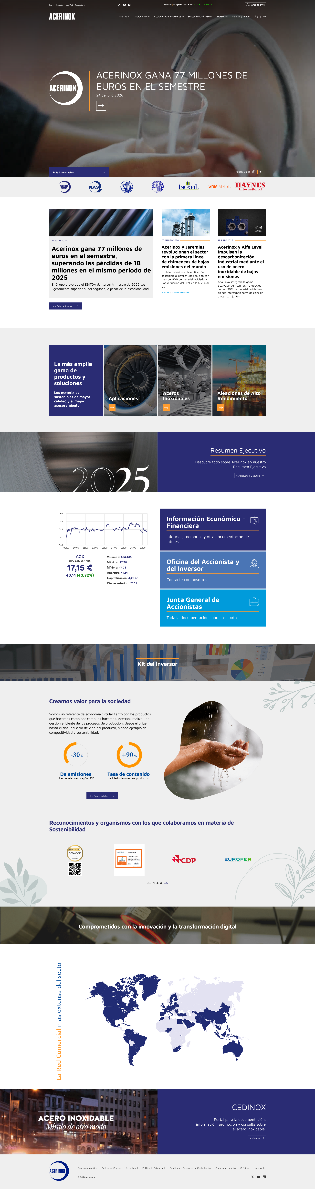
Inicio (51, 5)
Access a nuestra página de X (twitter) (119, 4)
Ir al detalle (101, 222)
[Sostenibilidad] (213, 750)
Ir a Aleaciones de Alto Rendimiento (220, 407)
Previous (148, 883)
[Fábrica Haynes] (250, 187)
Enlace (101, 106)
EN (264, 16)
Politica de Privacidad (153, 1168)
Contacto (59, 5)
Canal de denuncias (225, 1168)
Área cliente (258, 4)
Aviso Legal (132, 1168)
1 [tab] (260, 172)
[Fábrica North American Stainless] (95, 187)
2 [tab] (157, 884)
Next (166, 883)
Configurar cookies (87, 1168)
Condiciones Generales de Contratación (190, 1168)
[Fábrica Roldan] (157, 187)
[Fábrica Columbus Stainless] (126, 187)
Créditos (244, 1168)
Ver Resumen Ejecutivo (248, 475)
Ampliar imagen (75, 860)
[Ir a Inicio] (62, 16)
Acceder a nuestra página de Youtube (124, 4)
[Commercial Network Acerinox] (167, 1020)
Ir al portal (255, 1138)
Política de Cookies (111, 1168)
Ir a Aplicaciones (112, 407)
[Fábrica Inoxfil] (188, 187)
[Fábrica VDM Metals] (219, 187)
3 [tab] (161, 884)
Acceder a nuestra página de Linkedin (129, 4)
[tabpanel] (157, 88)
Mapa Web (69, 5)
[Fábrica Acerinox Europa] (64, 187)
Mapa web (259, 1168)
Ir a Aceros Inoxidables (166, 407)
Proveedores (80, 5)
